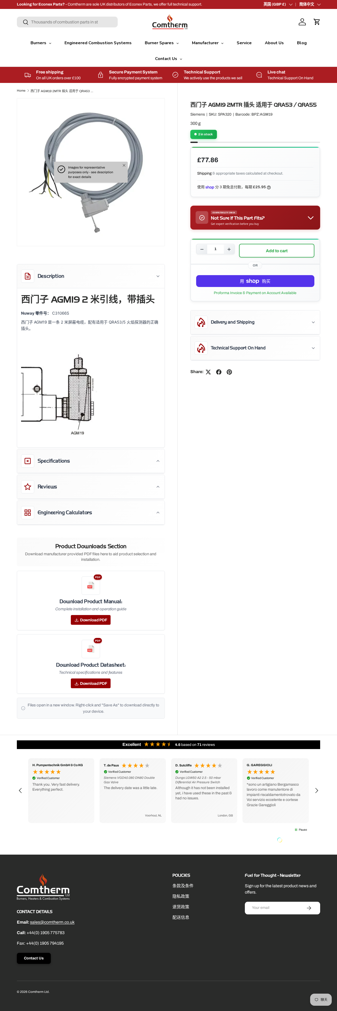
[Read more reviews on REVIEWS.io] (293, 840)
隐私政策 (180, 896)
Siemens (197, 115)
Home (21, 90)
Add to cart (277, 251)
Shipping (204, 174)
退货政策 (180, 907)
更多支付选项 (255, 293)
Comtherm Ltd (38, 992)
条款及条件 (183, 886)
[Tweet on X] (208, 372)
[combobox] (67, 22)
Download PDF (93, 620)
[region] (168, 790)
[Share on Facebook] (219, 372)
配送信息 (180, 917)
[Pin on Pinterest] (229, 372)
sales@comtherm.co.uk (52, 922)
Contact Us (34, 958)
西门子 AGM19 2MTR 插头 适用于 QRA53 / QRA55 (62, 91)
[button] (317, 22)
